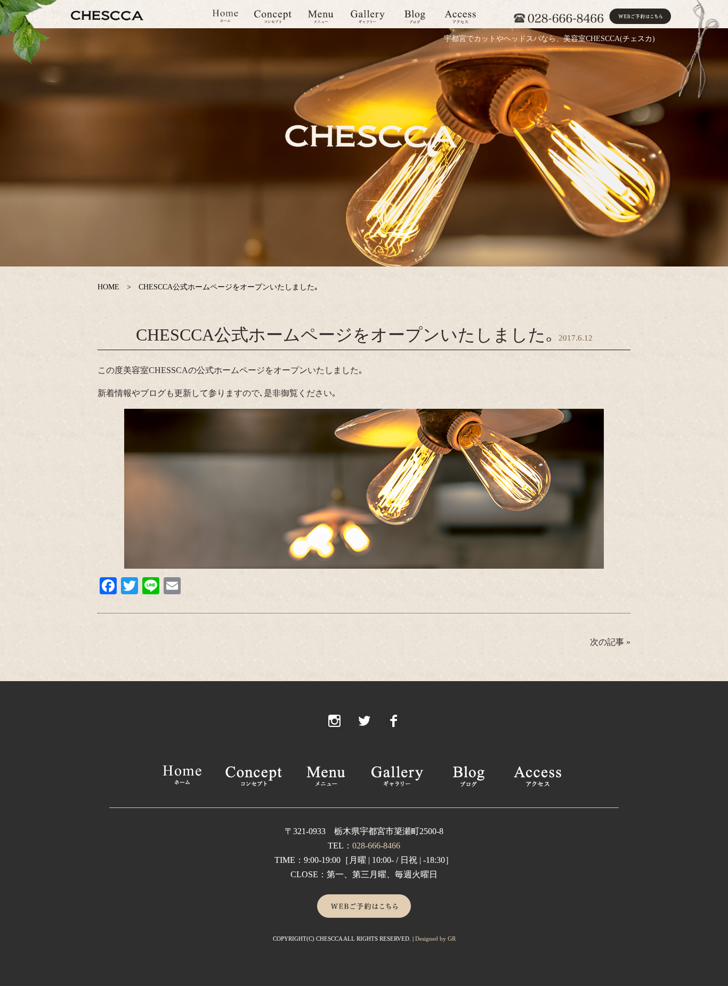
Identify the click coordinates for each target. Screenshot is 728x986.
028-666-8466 (376, 845)
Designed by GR (435, 938)
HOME (108, 287)
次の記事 (607, 641)
